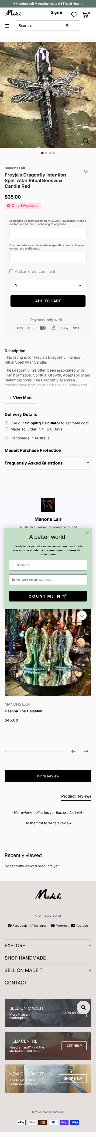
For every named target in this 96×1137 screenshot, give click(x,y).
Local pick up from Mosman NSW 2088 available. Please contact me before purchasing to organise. (47, 222)
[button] (67, 25)
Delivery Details (21, 414)
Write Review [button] (48, 776)
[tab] (76, 797)
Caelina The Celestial (23, 711)
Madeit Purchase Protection (33, 450)
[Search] (86, 25)
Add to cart (48, 301)
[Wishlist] (86, 171)
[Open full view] (88, 141)
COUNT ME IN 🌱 (47, 596)
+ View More (21, 397)
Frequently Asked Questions (34, 463)
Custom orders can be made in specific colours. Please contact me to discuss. (46, 247)
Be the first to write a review (48, 823)
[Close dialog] (87, 532)
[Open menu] (7, 26)
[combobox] (47, 25)
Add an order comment (34, 271)
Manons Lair (48, 519)
